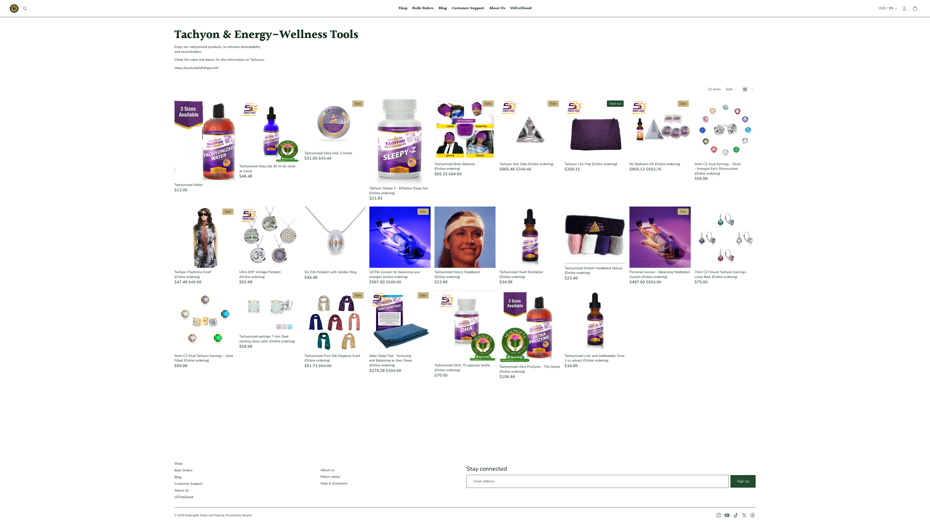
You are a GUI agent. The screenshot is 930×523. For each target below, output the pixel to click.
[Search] (25, 8)
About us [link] (327, 470)
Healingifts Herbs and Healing (204, 515)
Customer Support (188, 483)
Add (362, 141)
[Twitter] (744, 515)
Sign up (743, 481)
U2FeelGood (183, 497)
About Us (181, 490)
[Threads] (753, 515)
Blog (177, 477)
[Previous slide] (506, 129)
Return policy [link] (330, 476)
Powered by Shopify (239, 515)
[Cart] (915, 8)
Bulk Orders (183, 470)
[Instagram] (718, 515)
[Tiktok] (736, 515)
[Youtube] (727, 515)
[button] (731, 89)
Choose (362, 344)
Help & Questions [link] (334, 483)
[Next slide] (553, 129)
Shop (178, 463)
